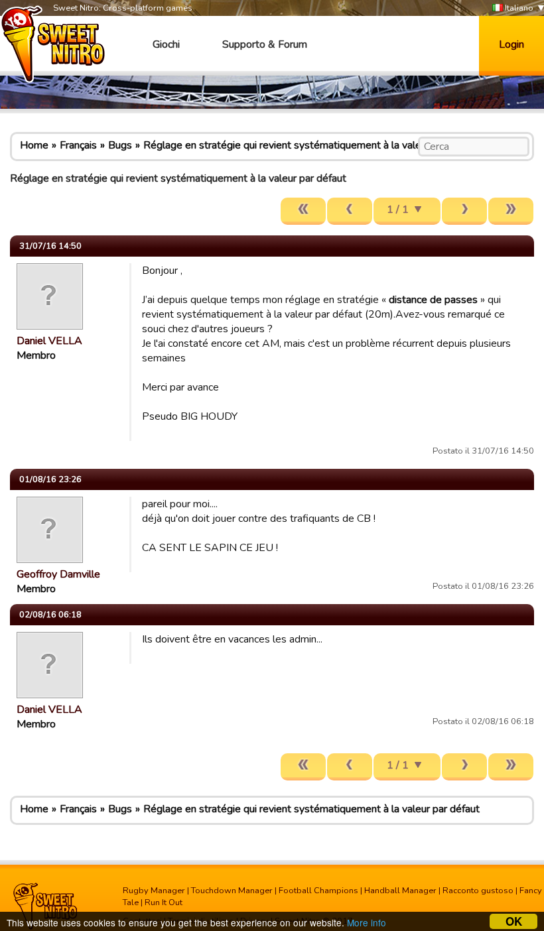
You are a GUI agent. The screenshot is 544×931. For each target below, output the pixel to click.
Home (34, 145)
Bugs (120, 145)
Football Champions (318, 891)
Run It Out (163, 902)
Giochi (166, 44)
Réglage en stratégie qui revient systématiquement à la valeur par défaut (311, 145)
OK (514, 921)
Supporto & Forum (264, 44)
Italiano (518, 8)
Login (511, 44)
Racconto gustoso (477, 891)
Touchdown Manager (232, 891)
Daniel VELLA (49, 341)
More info (366, 922)
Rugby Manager (154, 891)
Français (78, 145)
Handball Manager (400, 891)
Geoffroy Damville (58, 574)
